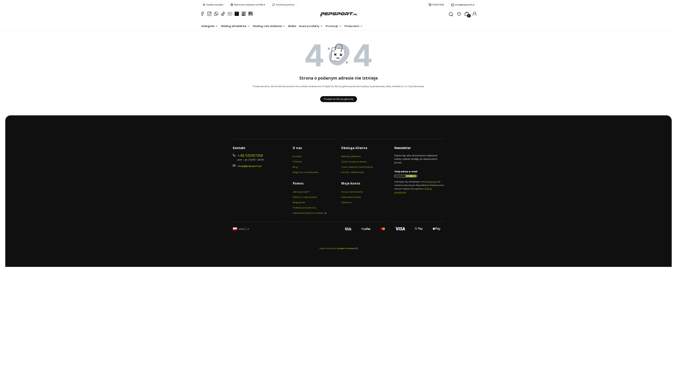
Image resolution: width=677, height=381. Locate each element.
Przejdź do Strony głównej (338, 99)
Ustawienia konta (351, 197)
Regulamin (299, 202)
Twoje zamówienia (352, 191)
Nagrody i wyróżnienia (305, 172)
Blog (295, 167)
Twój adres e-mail (405, 171)
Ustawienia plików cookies (308, 213)
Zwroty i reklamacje (352, 172)
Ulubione (346, 202)
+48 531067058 (250, 155)
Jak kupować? (301, 191)
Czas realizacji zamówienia (357, 167)
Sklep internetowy (337, 248)
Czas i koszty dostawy (354, 161)
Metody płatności (351, 156)
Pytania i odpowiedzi (305, 197)
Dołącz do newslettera (410, 176)
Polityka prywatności (304, 207)
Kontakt (297, 156)
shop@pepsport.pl (464, 4)
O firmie (297, 161)
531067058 (438, 4)
